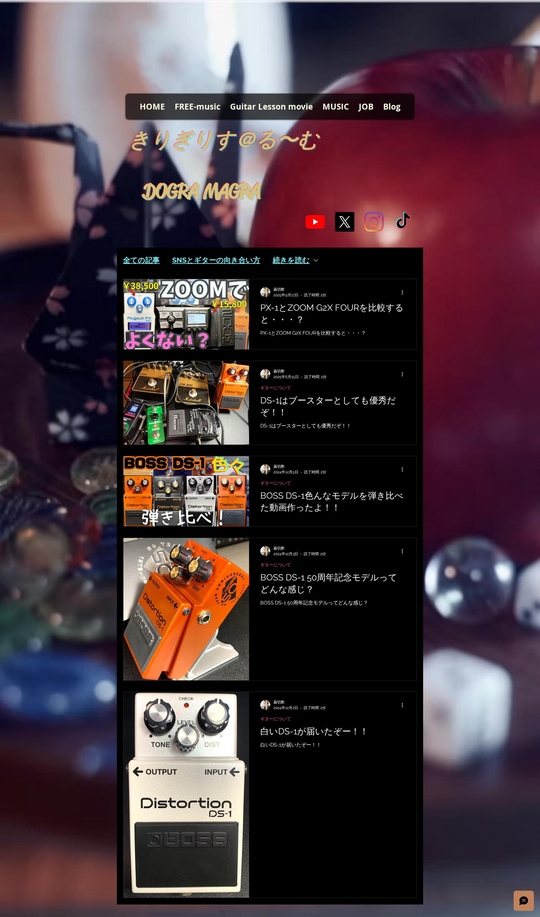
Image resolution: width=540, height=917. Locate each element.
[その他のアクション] (404, 292)
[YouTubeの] (315, 222)
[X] (344, 222)
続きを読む (291, 260)
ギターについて (275, 387)
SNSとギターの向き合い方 (216, 260)
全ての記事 (141, 260)
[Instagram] (374, 222)
